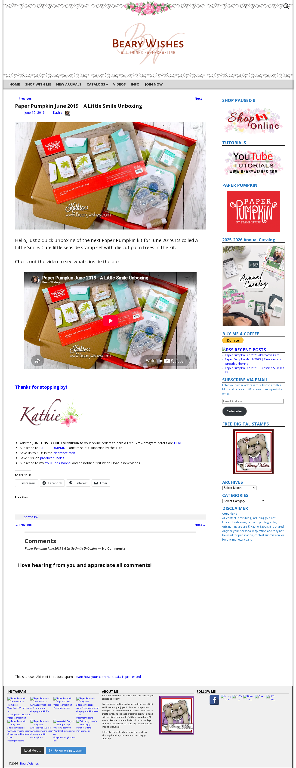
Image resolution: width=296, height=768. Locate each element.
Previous (23, 99)
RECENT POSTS (250, 349)
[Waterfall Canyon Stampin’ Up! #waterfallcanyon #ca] (64, 731)
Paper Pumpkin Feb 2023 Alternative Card (252, 355)
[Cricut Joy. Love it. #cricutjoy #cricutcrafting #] (87, 731)
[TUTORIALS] (253, 162)
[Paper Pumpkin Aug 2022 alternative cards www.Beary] (87, 708)
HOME (14, 84)
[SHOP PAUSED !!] (253, 120)
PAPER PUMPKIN (52, 448)
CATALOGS (96, 84)
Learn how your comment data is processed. (108, 676)
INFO (135, 84)
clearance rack (64, 453)
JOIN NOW (154, 84)
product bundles (51, 458)
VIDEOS (119, 84)
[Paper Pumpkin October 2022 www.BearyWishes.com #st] (41, 708)
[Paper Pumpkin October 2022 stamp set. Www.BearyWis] (18, 708)
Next (200, 99)
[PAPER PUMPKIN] (253, 211)
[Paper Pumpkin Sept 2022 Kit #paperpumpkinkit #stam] (64, 708)
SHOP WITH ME (38, 84)
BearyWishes (29, 763)
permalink (31, 517)
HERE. (178, 443)
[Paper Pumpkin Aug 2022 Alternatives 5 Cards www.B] (41, 731)
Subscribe (234, 411)
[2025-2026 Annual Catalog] (253, 285)
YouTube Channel (58, 463)
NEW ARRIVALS (68, 84)
